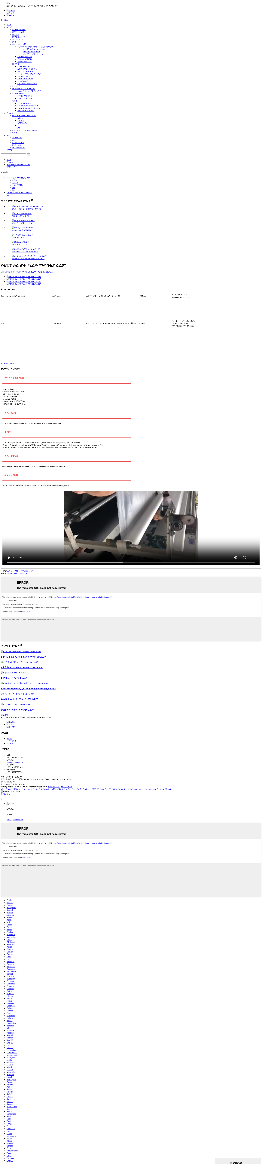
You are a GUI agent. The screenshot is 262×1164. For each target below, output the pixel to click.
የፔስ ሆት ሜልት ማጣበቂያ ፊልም (17, 709)
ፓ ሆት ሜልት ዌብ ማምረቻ (87, 789)
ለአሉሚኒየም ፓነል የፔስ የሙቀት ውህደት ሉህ (118, 789)
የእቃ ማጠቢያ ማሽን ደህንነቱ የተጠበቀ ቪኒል (19, 789)
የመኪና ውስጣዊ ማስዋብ (27, 106)
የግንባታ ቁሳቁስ (18, 93)
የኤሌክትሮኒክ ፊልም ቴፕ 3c (23, 88)
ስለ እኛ (9, 27)
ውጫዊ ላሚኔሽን (24, 61)
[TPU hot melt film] (13, 673)
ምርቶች (10, 113)
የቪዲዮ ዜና (16, 145)
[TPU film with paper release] (17, 694)
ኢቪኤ (20, 118)
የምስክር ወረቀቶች (19, 37)
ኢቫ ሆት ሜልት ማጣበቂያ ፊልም (20, 571)
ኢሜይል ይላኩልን (8, 363)
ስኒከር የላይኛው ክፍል (31, 51)
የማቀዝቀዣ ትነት (24, 103)
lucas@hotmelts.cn (15, 762)
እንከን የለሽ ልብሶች (25, 79)
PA (18, 128)
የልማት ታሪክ (17, 39)
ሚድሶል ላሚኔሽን (24, 59)
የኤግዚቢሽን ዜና (18, 147)
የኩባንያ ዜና (17, 137)
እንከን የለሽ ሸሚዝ (25, 71)
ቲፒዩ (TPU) (22, 123)
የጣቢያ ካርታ (66, 786)
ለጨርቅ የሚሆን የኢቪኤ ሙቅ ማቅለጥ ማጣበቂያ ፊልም (28, 688)
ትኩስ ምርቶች (53, 786)
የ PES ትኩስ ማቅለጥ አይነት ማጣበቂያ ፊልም (23, 656)
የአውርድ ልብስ (23, 66)
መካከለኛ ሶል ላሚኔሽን (21, 237)
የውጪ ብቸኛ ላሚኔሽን (21, 230)
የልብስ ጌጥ (16, 64)
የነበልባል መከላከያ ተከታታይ (28, 108)
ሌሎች (14, 101)
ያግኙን (9, 150)
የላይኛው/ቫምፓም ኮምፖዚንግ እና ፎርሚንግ (35, 47)
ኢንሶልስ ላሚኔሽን (24, 56)
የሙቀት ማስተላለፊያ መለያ (29, 74)
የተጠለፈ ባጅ (22, 81)
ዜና (8, 135)
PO (18, 125)
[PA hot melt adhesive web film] (19, 662)
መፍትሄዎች (11, 42)
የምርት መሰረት (18, 32)
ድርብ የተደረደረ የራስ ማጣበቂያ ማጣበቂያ (156, 789)
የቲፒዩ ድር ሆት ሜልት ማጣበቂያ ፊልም (28, 258)
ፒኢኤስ (20, 120)
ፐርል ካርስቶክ (44, 789)
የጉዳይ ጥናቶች (18, 142)
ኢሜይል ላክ (6, 794)
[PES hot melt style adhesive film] (21, 651)
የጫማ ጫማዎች (19, 44)
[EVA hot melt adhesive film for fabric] (25, 683)
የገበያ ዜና (16, 140)
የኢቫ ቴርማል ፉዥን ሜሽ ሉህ (63, 789)
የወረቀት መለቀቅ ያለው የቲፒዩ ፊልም (19, 699)
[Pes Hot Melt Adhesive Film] (16, 704)
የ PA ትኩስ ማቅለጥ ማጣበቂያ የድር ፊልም (22, 667)
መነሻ (9, 24)
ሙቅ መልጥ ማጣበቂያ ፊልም (24, 115)
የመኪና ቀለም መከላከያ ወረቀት (25, 130)
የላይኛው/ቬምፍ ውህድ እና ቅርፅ (25, 251)
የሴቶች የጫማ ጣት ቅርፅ (33, 54)
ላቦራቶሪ (15, 34)
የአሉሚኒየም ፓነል (24, 98)
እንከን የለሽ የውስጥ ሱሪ (27, 69)
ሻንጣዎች (16, 86)
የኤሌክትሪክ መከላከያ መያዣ (29, 91)
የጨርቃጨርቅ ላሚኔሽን (27, 83)
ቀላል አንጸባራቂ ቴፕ (25, 110)
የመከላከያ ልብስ (23, 76)
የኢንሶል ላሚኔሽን (19, 244)
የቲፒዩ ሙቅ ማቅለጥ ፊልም (18, 573)
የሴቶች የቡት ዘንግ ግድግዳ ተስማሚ (37, 49)
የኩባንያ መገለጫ (19, 29)
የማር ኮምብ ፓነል (24, 96)
